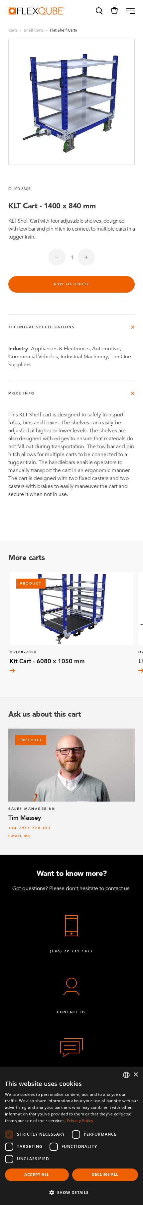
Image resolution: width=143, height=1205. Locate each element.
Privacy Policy (80, 1120)
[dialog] (71, 1136)
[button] (98, 11)
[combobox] (126, 1075)
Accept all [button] (36, 1174)
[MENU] (128, 11)
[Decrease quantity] (57, 257)
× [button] (135, 1074)
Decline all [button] (104, 1174)
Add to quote (72, 284)
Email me (19, 836)
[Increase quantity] (86, 257)
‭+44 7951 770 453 (29, 828)
